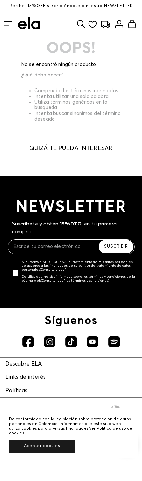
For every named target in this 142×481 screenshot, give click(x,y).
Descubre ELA (23, 364)
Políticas (16, 391)
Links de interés (25, 377)
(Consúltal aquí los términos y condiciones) (75, 280)
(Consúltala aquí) (53, 269)
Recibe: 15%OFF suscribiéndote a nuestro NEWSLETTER (71, 6)
